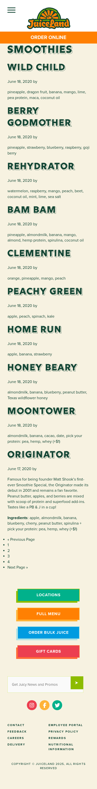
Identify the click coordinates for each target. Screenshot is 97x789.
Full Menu (49, 613)
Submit (79, 683)
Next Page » (17, 567)
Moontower (41, 411)
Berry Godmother (39, 117)
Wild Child (36, 67)
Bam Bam (31, 210)
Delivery (16, 744)
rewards (57, 738)
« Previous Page (21, 539)
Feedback (17, 731)
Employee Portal (65, 725)
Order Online (48, 38)
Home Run (34, 330)
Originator (38, 455)
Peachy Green (45, 292)
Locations (49, 594)
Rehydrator (41, 166)
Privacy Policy (63, 731)
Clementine (39, 253)
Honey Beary (42, 368)
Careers (15, 738)
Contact (16, 725)
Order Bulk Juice (49, 632)
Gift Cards (48, 651)
